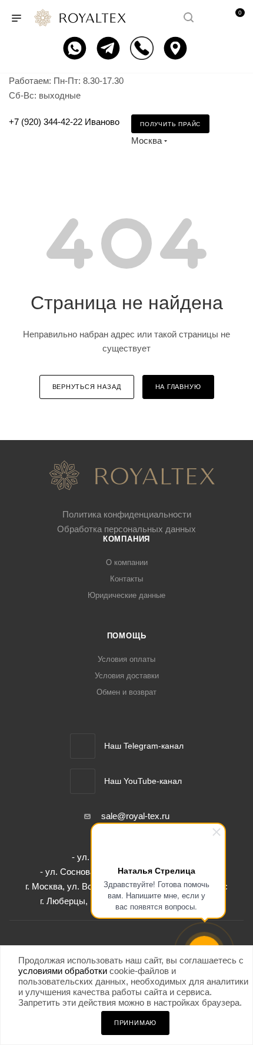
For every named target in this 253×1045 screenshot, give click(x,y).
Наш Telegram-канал (144, 745)
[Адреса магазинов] (177, 48)
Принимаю (135, 1022)
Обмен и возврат (126, 692)
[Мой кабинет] (210, 18)
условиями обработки (62, 971)
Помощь (127, 635)
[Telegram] (109, 48)
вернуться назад (86, 386)
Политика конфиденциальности (126, 514)
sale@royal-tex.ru (135, 816)
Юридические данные (126, 595)
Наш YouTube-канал (143, 781)
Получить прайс (170, 124)
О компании (127, 562)
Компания (126, 539)
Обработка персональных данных (126, 529)
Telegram (82, 746)
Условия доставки (127, 675)
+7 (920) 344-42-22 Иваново (64, 122)
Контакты (126, 578)
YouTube (82, 781)
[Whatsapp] (76, 48)
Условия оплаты (126, 659)
